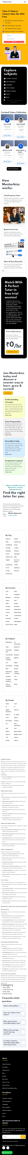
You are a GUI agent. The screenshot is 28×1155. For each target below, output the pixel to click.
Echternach (9, 573)
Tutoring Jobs (5, 1070)
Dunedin (8, 548)
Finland (16, 618)
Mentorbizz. (10, 1145)
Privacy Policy (5, 1085)
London (16, 548)
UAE (15, 600)
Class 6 (16, 740)
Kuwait (16, 603)
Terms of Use (5, 1082)
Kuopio (16, 539)
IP (14, 707)
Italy (7, 615)
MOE (7, 668)
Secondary (9, 720)
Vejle (15, 557)
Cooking (8, 676)
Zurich (7, 554)
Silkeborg (16, 567)
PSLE (7, 717)
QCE (7, 728)
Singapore (17, 594)
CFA (15, 676)
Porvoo (8, 570)
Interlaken (17, 554)
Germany (16, 597)
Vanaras (16, 551)
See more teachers (14, 169)
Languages (9, 84)
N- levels (16, 714)
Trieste (16, 564)
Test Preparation (10, 81)
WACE (7, 731)
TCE (7, 737)
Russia (7, 621)
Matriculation (17, 731)
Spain (15, 624)
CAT (7, 662)
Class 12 (8, 734)
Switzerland (17, 609)
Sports (8, 94)
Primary (16, 720)
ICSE (15, 704)
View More (8, 135)
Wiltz (7, 542)
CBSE (7, 704)
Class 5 (16, 717)
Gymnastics (9, 665)
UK (6, 594)
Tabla (15, 679)
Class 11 (8, 714)
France (8, 612)
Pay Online (5, 1067)
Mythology (9, 642)
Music (7, 97)
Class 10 (16, 710)
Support (4, 1076)
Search (14, 42)
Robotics (16, 655)
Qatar (7, 603)
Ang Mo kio (17, 542)
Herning (16, 570)
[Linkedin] (3, 1147)
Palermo (8, 539)
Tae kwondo (9, 655)
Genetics (16, 650)
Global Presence (6, 1064)
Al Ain (7, 567)
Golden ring (9, 557)
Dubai (15, 545)
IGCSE (7, 740)
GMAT (16, 662)
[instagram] (7, 1147)
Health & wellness (11, 91)
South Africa (9, 624)
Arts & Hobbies (10, 88)
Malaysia (8, 597)
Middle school (18, 734)
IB (6, 707)
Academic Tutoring (11, 78)
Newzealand (17, 621)
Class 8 (16, 737)
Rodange (8, 551)
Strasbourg (9, 564)
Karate (16, 668)
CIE (7, 723)
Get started (8, 393)
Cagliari (8, 560)
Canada (8, 606)
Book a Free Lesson (12, 351)
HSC (15, 728)
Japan (7, 600)
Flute (7, 647)
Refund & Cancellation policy (9, 1088)
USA (7, 591)
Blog (3, 1073)
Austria (8, 609)
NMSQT (16, 658)
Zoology (16, 665)
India (15, 591)
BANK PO (17, 647)
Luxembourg (17, 615)
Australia (16, 606)
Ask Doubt (5, 1079)
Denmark (8, 618)
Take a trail (8, 415)
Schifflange (9, 545)
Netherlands (17, 612)
